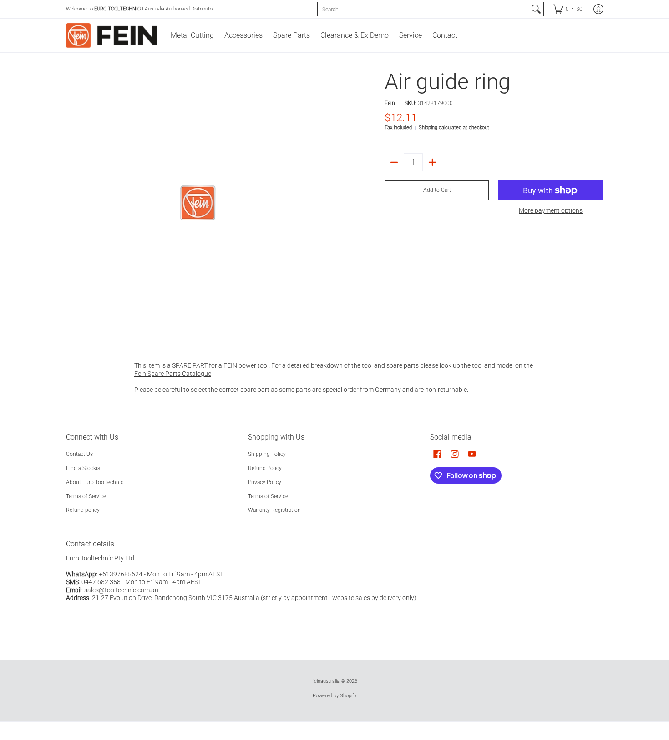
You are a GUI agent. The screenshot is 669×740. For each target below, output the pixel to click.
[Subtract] (394, 162)
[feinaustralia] (111, 35)
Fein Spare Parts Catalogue (172, 373)
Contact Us (79, 454)
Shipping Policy (267, 454)
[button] (437, 453)
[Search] (536, 9)
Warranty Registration (274, 510)
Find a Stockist (84, 468)
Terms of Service (86, 496)
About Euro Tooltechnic (94, 482)
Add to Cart (437, 190)
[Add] (432, 162)
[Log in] (598, 9)
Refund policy (83, 510)
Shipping (428, 127)
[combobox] (423, 9)
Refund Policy (265, 468)
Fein (390, 103)
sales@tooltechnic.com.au (121, 590)
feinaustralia (326, 681)
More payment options (551, 210)
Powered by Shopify (334, 696)
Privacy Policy (264, 482)
